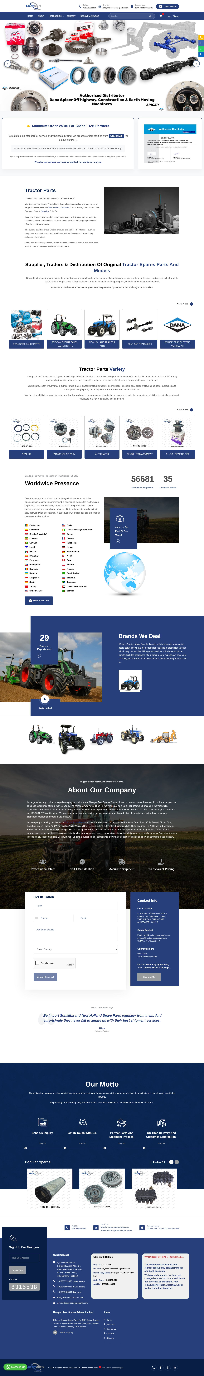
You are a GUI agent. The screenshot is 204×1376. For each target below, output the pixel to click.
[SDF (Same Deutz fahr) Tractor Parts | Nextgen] (26, 325)
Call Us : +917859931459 (148, 941)
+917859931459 (89, 8)
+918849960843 (64, 1287)
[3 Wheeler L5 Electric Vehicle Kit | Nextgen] (139, 325)
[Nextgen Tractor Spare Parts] (49, 1189)
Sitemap (110, 1338)
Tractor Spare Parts (74, 822)
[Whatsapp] (168, 1368)
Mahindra (65, 207)
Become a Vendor (89, 16)
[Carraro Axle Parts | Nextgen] (177, 325)
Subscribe (17, 1270)
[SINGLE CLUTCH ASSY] (102, 1189)
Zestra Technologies (114, 1368)
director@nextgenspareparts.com (152, 938)
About (41, 16)
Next (196, 63)
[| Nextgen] (26, 433)
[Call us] (154, 1368)
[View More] (123, 541)
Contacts (110, 1333)
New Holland (54, 207)
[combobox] (37, 918)
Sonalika (45, 211)
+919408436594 (64, 1292)
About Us (110, 1324)
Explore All (159, 1162)
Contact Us (149, 977)
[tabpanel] (102, 64)
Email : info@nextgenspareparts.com (153, 935)
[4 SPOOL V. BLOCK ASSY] (154, 1189)
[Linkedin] (175, 1368)
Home (30, 16)
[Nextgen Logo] (33, 6)
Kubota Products (113, 1342)
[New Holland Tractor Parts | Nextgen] (64, 325)
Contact (71, 16)
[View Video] (45, 700)
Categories (56, 16)
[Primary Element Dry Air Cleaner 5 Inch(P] (50, 1189)
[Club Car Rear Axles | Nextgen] (102, 325)
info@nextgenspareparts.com (115, 8)
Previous (7, 63)
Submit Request (45, 977)
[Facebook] (161, 1368)
